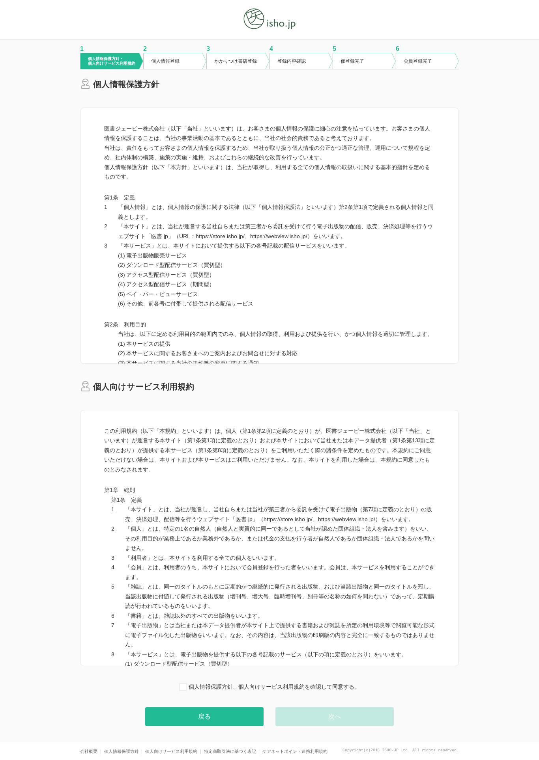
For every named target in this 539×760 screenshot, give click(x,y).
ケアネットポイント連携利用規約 (295, 751)
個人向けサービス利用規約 (171, 751)
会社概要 (88, 751)
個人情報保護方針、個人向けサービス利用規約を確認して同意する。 (273, 687)
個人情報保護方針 (121, 751)
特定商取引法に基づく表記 (230, 751)
